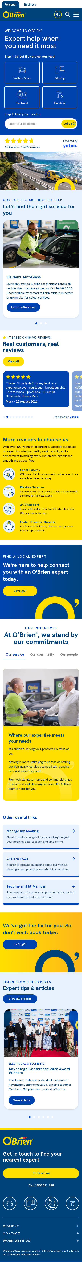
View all (13, 361)
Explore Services (23, 307)
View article (21, 1100)
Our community (42, 654)
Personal (10, 4)
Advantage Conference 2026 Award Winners (39, 1071)
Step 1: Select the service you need (30, 56)
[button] (36, 323)
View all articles (20, 999)
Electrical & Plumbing (27, 1064)
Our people (69, 654)
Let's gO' (20, 591)
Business (30, 4)
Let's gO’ (69, 124)
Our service (15, 654)
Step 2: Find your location (23, 114)
